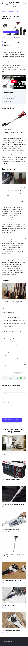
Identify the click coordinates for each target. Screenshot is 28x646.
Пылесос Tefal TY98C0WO (11, 479)
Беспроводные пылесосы (11, 32)
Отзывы (8, 101)
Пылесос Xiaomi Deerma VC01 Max (13, 504)
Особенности (10, 98)
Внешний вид (11, 96)
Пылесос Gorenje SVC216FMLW (12, 580)
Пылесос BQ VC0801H (9, 605)
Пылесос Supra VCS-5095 (10, 529)
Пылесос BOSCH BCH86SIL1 (11, 630)
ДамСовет (14, 3)
